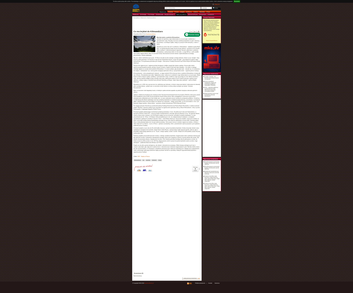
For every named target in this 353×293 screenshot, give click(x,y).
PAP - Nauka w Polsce (144, 156)
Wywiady (202, 12)
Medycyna (135, 14)
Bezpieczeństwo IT (170, 14)
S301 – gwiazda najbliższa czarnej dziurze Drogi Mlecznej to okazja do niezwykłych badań (211, 89)
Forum (177, 12)
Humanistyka (202, 14)
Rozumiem (237, 1)
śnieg (159, 160)
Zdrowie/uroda (159, 14)
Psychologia (151, 14)
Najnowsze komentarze (211, 159)
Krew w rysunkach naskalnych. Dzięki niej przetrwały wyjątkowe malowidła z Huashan (210, 83)
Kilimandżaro (137, 160)
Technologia (143, 14)
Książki (182, 12)
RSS (190, 283)
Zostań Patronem (209, 17)
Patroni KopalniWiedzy (211, 40)
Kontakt (210, 283)
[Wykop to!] (139, 170)
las (143, 160)
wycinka (148, 160)
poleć (199, 169)
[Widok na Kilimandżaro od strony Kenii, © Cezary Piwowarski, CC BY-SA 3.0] (145, 44)
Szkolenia (217, 283)
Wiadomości (162, 12)
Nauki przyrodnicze (181, 14)
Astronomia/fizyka (193, 14)
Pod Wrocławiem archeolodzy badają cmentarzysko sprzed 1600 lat (212, 163)
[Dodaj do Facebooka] (144, 170)
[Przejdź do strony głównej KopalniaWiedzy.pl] (136, 8)
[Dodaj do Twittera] (150, 170)
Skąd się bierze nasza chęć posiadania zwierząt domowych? (211, 95)
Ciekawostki (211, 14)
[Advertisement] (166, 24)
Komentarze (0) (138, 273)
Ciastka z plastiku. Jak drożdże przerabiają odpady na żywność (212, 78)
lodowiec (154, 160)
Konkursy (189, 12)
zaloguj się (217, 4)
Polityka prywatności (200, 283)
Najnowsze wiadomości (211, 74)
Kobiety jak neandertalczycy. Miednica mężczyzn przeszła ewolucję (212, 173)
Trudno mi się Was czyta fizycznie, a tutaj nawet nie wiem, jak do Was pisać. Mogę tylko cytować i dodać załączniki (212, 178)
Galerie (196, 12)
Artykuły (170, 12)
